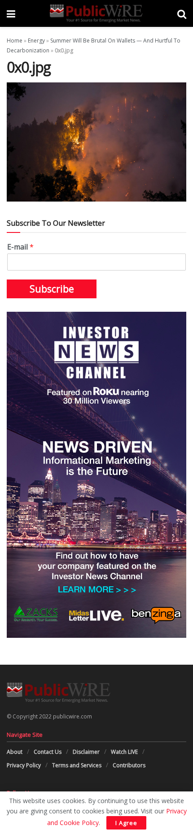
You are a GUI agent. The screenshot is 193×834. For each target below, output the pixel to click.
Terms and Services (76, 765)
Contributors (129, 765)
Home (14, 40)
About (14, 752)
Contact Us (47, 752)
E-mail (20, 247)
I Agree (126, 823)
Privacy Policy (24, 765)
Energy (36, 40)
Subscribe (52, 289)
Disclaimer (86, 752)
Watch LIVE (124, 752)
